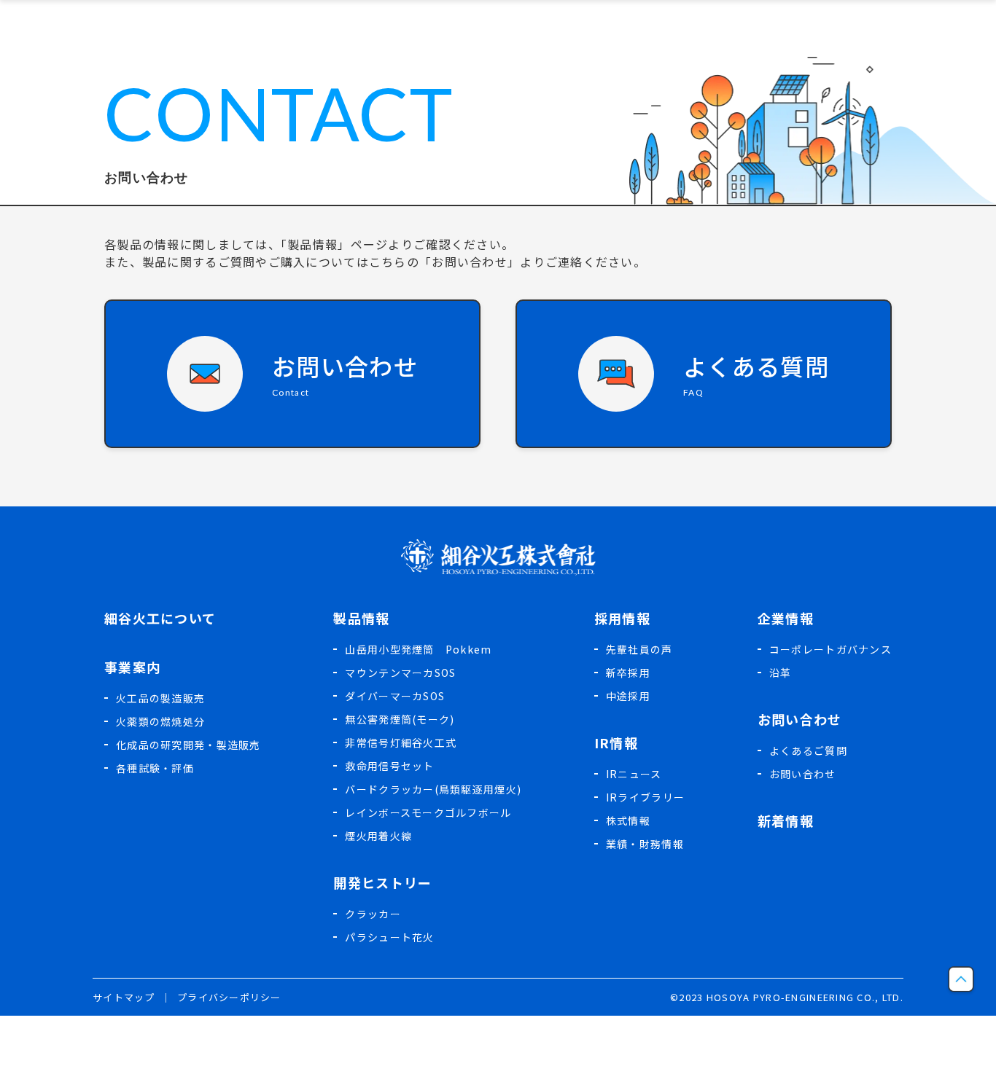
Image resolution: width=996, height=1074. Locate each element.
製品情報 (361, 617)
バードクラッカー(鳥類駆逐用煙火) (433, 789)
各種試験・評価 (155, 768)
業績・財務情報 (645, 843)
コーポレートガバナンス (830, 649)
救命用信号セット (389, 766)
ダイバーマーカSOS (395, 696)
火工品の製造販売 (160, 698)
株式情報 (628, 820)
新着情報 (786, 820)
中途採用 (628, 696)
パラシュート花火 (389, 937)
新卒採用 (628, 672)
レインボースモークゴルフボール (428, 812)
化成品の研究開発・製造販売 (188, 744)
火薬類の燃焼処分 (160, 721)
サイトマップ (124, 997)
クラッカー (372, 913)
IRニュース (634, 774)
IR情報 (616, 742)
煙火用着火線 (378, 835)
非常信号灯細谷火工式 (400, 742)
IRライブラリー (645, 797)
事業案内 (132, 666)
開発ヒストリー (382, 882)
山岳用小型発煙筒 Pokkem (418, 649)
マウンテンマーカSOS (400, 672)
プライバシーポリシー (229, 997)
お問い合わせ (800, 719)
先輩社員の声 (639, 649)
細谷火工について (160, 617)
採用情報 (622, 617)
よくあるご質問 (808, 750)
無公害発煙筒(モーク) (399, 719)
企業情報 (786, 617)
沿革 (780, 672)
